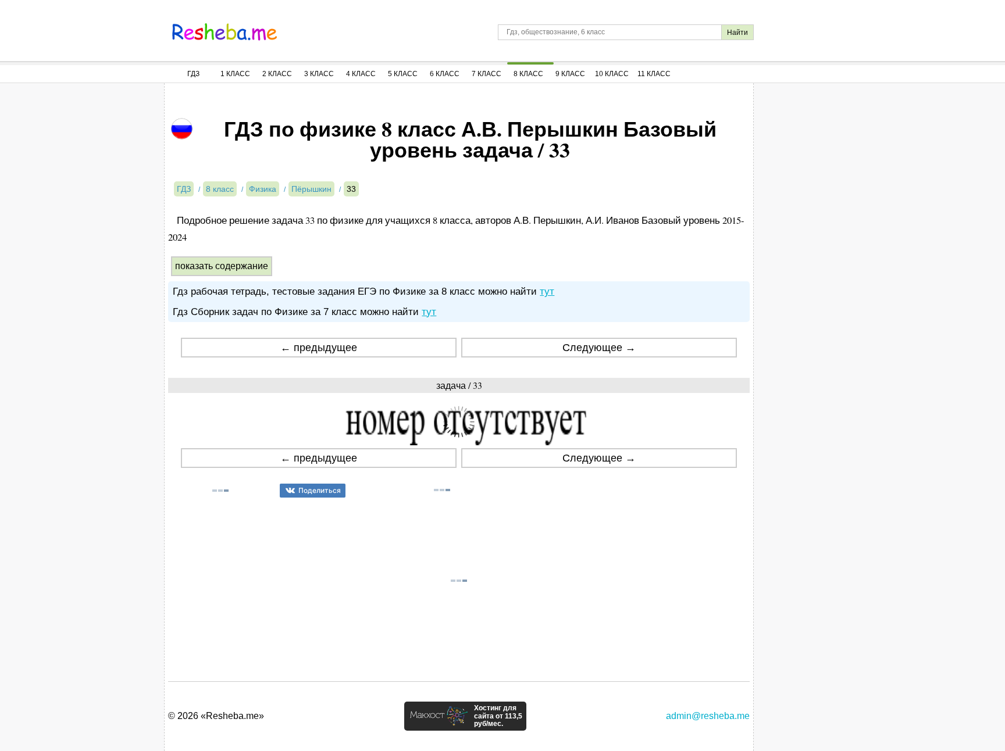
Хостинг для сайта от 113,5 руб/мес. (498, 716)
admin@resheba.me (708, 716)
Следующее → (599, 347)
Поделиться (319, 490)
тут (547, 291)
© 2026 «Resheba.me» (216, 716)
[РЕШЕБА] (224, 32)
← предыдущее (318, 347)
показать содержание (221, 266)
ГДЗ (193, 74)
